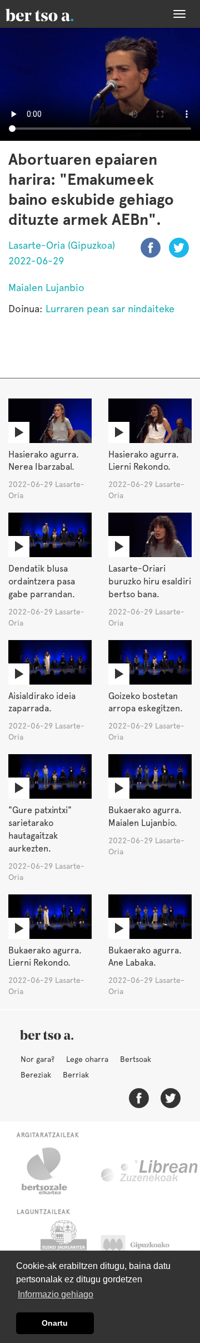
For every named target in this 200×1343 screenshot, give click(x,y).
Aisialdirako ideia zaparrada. (42, 702)
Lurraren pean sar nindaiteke (110, 308)
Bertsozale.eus (51, 1171)
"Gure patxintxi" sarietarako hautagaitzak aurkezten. (40, 829)
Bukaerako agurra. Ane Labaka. (145, 956)
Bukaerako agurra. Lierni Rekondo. (45, 956)
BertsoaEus (55, 14)
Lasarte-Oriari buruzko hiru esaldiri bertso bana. (149, 581)
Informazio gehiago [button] (55, 1294)
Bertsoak (135, 1059)
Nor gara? (37, 1059)
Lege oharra (87, 1059)
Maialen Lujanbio (46, 287)
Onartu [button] (55, 1323)
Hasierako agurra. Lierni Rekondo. (143, 461)
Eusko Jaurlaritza (62, 1248)
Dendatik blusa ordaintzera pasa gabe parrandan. (41, 581)
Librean (150, 1171)
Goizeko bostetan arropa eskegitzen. (145, 702)
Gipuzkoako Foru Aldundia (146, 1248)
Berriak (76, 1074)
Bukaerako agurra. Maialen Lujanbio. (145, 816)
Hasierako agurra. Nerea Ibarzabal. (43, 461)
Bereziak (36, 1074)
